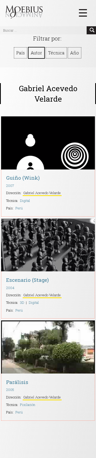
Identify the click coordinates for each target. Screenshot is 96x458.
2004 (10, 287)
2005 (10, 389)
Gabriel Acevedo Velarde (42, 192)
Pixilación (27, 404)
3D (22, 302)
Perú (19, 208)
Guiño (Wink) (23, 177)
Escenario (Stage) (27, 279)
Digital (25, 200)
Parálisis (17, 382)
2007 (10, 185)
